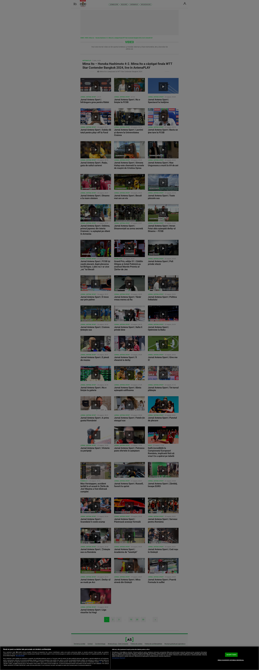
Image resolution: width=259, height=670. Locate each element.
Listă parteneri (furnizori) (118, 658)
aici (100, 662)
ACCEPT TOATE (231, 654)
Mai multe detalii (20, 655)
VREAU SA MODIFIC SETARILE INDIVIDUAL (231, 660)
